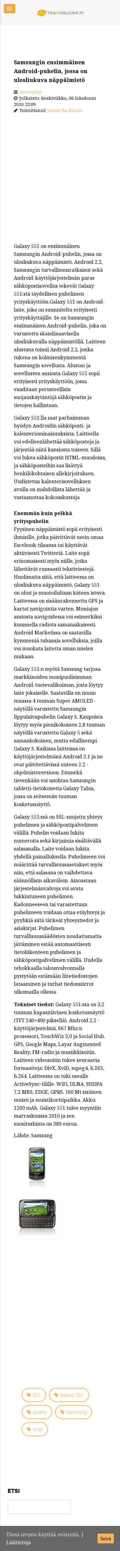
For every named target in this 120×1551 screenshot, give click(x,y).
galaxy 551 (72, 1395)
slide (38, 1429)
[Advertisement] (60, 179)
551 (37, 1395)
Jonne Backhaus (64, 110)
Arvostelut (30, 92)
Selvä (105, 1538)
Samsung (76, 1412)
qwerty (40, 1412)
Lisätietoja (18, 1542)
